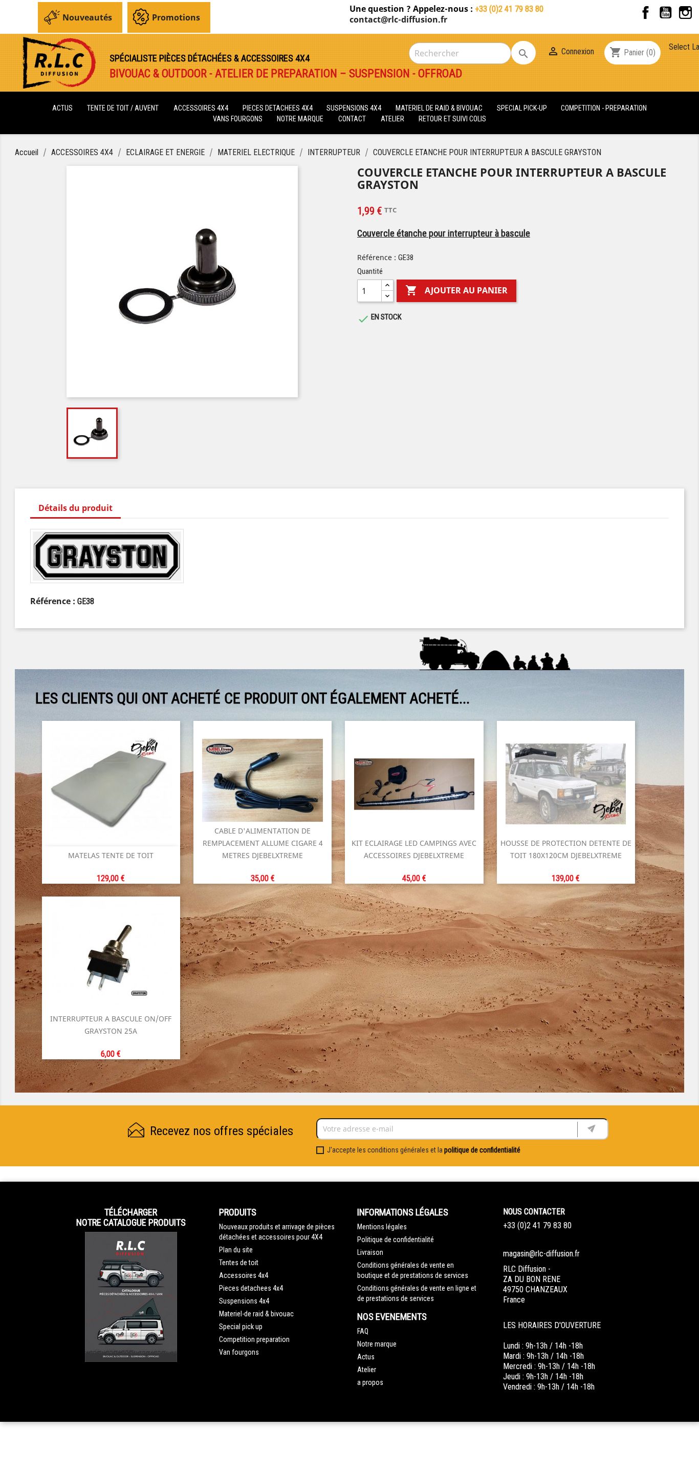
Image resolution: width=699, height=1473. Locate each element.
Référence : (376, 257)
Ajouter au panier (456, 290)
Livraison (370, 1252)
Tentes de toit (238, 1262)
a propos (370, 1382)
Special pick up (241, 1326)
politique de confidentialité (482, 1150)
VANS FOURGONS (238, 119)
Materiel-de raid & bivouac (256, 1314)
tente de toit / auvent (123, 108)
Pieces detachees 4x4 (251, 1288)
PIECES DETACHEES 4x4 (278, 108)
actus (62, 108)
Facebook (645, 13)
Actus (366, 1357)
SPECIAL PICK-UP (523, 108)
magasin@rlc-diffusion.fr (541, 1253)
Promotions (176, 17)
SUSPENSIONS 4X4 (354, 108)
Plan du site (236, 1250)
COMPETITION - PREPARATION (604, 108)
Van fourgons (239, 1352)
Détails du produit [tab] (75, 508)
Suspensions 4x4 (244, 1301)
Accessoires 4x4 (243, 1275)
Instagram (685, 13)
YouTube (665, 13)
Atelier (392, 119)
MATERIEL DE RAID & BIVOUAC (440, 108)
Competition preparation (254, 1339)
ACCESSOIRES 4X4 (201, 108)
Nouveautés (87, 17)
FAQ (362, 1331)
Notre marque (300, 119)
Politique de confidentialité (395, 1239)
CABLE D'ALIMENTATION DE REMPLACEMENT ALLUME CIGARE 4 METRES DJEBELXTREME (263, 843)
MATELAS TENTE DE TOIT (111, 855)
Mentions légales (382, 1227)
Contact (352, 119)
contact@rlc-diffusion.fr (398, 19)
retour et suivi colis (452, 119)
